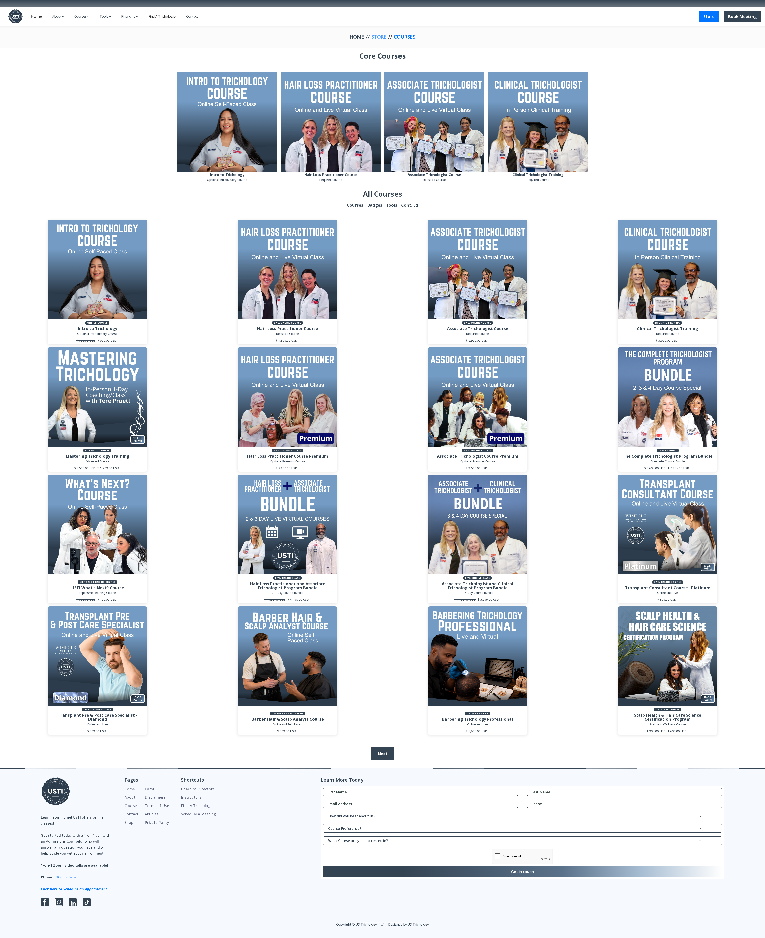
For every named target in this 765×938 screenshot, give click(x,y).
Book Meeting (742, 16)
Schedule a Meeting (198, 814)
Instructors (191, 797)
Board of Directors (198, 789)
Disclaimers (155, 797)
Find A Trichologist (162, 16)
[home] (15, 16)
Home (36, 16)
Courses (80, 16)
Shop (129, 822)
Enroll (150, 789)
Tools (104, 16)
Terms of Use (157, 805)
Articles (151, 814)
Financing (128, 16)
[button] (58, 16)
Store (709, 16)
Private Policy (157, 822)
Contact (192, 16)
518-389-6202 (65, 877)
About (56, 16)
